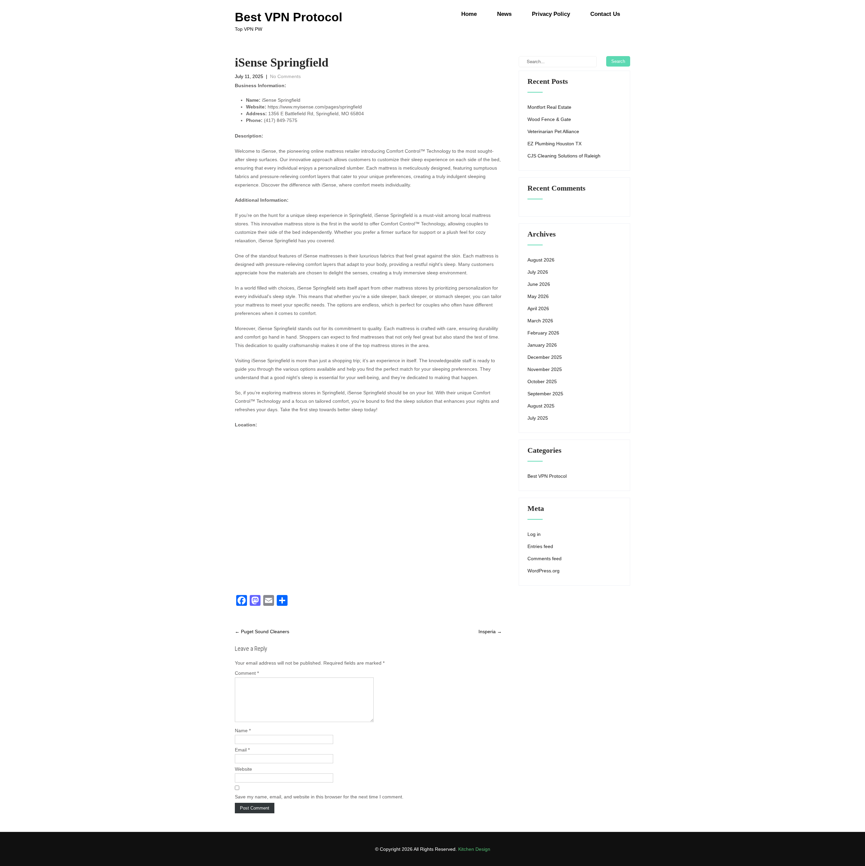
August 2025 (540, 406)
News (504, 14)
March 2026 (540, 320)
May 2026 (538, 296)
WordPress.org (543, 570)
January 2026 (542, 345)
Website (243, 769)
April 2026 (538, 308)
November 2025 (544, 369)
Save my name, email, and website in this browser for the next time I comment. (319, 796)
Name (243, 730)
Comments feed (544, 558)
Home (469, 14)
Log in (534, 534)
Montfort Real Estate (549, 107)
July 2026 (537, 272)
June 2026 (538, 284)
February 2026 (543, 333)
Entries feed (540, 546)
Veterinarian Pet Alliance (553, 131)
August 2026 (540, 260)
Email (242, 749)
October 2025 (542, 381)
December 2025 (544, 357)
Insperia (490, 631)
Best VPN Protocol (547, 476)
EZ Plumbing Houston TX (554, 143)
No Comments (285, 76)
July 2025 (537, 418)
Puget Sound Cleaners (262, 631)
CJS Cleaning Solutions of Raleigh (563, 155)
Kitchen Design (474, 849)
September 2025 (545, 393)
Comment (247, 673)
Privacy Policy (551, 14)
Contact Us (605, 14)
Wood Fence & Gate (549, 119)
